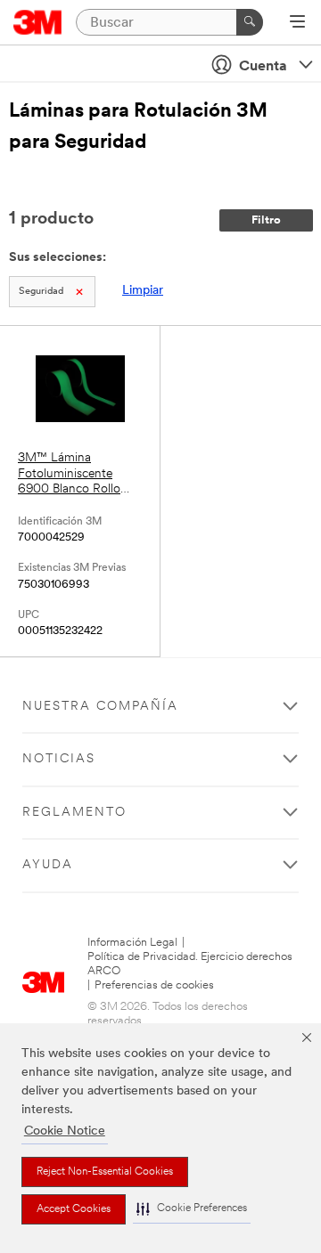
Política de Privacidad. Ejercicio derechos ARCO (189, 964)
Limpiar (142, 290)
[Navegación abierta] (297, 23)
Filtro (266, 220)
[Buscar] (249, 22)
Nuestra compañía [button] (100, 706)
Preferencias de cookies (154, 985)
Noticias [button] (58, 759)
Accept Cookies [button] (74, 1209)
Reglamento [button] (74, 812)
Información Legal (132, 942)
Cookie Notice (64, 1131)
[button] (192, 1209)
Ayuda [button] (47, 865)
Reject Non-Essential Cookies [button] (105, 1172)
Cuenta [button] (263, 67)
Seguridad (41, 292)
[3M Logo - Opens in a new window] (37, 22)
